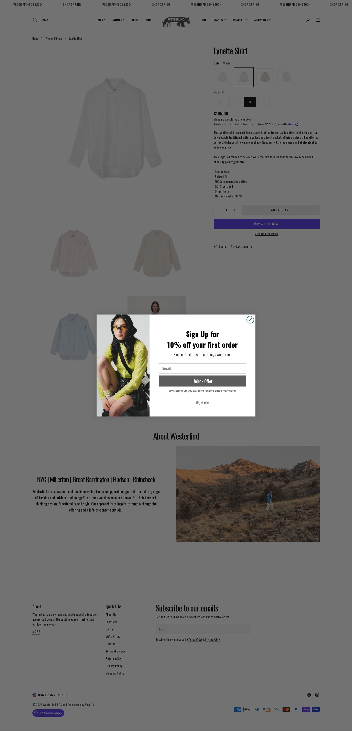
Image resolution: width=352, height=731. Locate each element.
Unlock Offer (202, 381)
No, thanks (202, 402)
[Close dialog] (250, 319)
